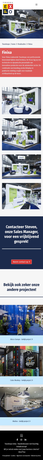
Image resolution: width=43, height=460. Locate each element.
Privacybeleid (6, 456)
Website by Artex (36, 456)
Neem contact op (21, 261)
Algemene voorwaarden (23, 456)
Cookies (13, 456)
